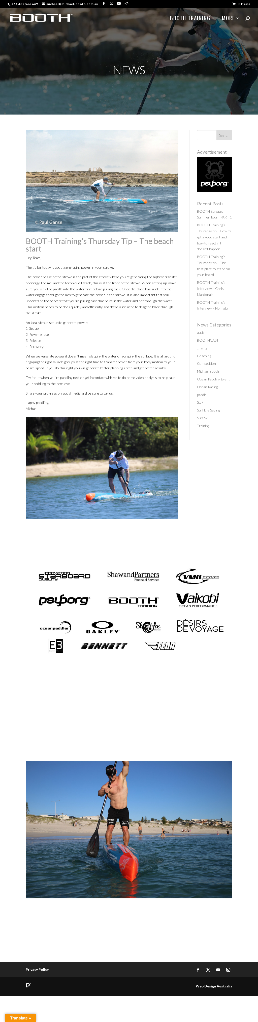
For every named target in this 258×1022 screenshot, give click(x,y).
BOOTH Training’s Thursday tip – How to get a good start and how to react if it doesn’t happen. (214, 237)
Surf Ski (202, 418)
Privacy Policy (37, 969)
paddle (202, 395)
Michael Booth (208, 371)
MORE (228, 19)
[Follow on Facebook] (198, 970)
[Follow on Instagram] (228, 970)
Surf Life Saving (208, 410)
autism (202, 332)
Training (203, 426)
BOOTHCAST (208, 340)
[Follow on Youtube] (218, 970)
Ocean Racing (207, 387)
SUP (200, 402)
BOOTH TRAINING (190, 19)
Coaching (204, 356)
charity (202, 348)
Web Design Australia (214, 986)
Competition (206, 363)
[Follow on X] (208, 970)
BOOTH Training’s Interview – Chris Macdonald (211, 288)
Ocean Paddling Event (213, 379)
